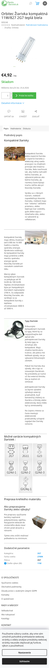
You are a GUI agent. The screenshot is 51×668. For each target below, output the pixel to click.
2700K (40, 556)
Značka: (11, 27)
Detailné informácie (11, 103)
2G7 (39, 553)
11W (39, 563)
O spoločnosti (7, 599)
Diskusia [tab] (27, 128)
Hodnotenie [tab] (15, 128)
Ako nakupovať (8, 614)
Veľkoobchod (7, 610)
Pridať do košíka (26, 95)
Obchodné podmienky (11, 586)
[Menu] (45, 3)
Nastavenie (24, 652)
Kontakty (5, 594)
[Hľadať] (30, 3)
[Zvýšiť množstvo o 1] (11, 94)
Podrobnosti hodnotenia (37, 25)
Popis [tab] (6, 128)
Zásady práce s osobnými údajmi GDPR (19, 590)
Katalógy (5, 618)
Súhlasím (24, 661)
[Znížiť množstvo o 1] (11, 97)
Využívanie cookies (9, 582)
